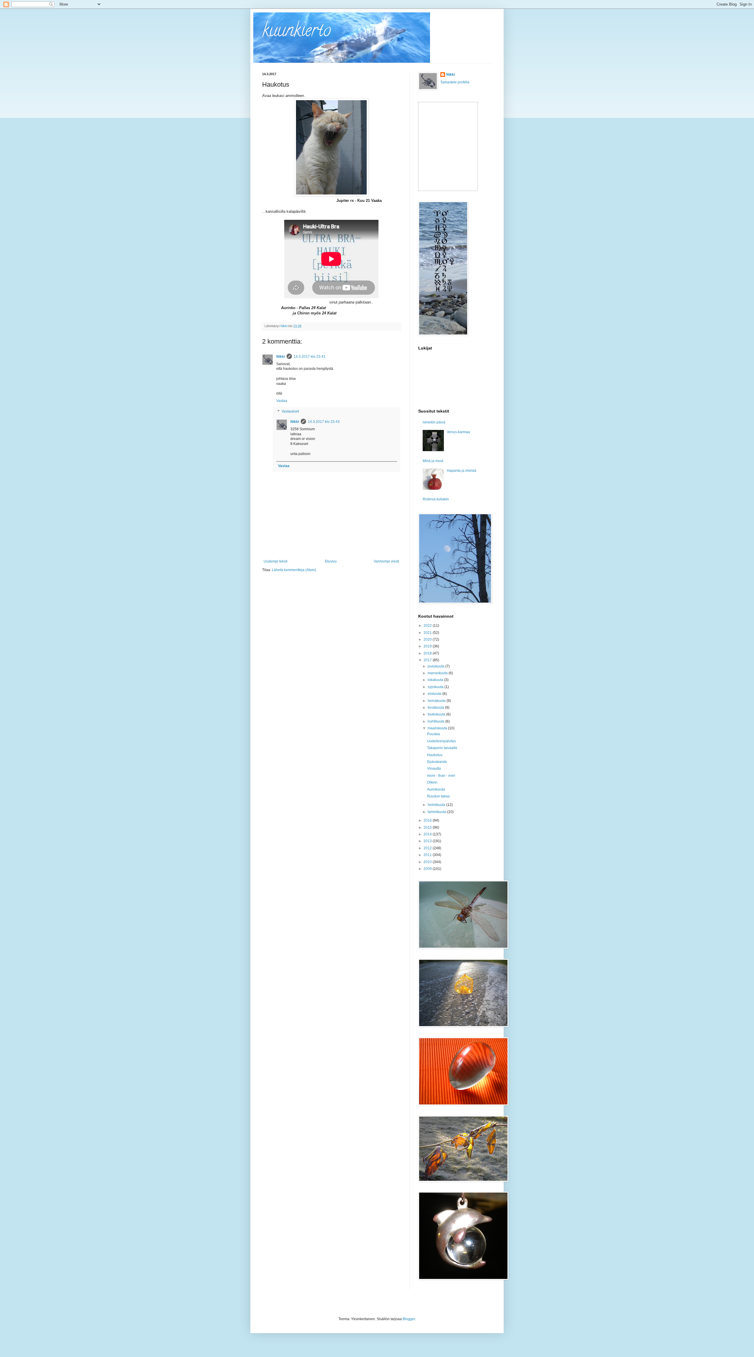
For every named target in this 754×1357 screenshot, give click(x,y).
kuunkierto (296, 32)
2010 (428, 862)
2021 (428, 633)
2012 (428, 848)
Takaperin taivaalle (442, 748)
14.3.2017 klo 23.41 (309, 356)
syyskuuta (436, 687)
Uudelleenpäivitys (441, 741)
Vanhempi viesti (386, 561)
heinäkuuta (437, 701)
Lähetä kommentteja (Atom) (294, 570)
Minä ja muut (433, 461)
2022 (428, 626)
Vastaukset (290, 411)
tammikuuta (437, 812)
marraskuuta (438, 673)
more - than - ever (441, 776)
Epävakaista (437, 762)
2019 (428, 646)
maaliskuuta (438, 728)
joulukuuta (436, 666)
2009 (428, 869)
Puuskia (433, 734)
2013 (428, 841)
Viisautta (434, 768)
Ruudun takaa (438, 796)
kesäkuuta (436, 707)
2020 (428, 639)
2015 (428, 827)
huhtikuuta (436, 721)
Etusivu (331, 561)
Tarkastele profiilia (454, 82)
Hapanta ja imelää (461, 471)
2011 (428, 855)
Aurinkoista (436, 789)
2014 (428, 834)
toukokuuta (437, 714)
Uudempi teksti (275, 561)
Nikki (280, 356)
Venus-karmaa (458, 432)
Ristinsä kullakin (436, 499)
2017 (428, 660)
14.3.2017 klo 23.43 (324, 422)
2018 (428, 653)
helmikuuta (437, 805)
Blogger (409, 1319)
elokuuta (435, 694)
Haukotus (434, 755)
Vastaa (281, 401)
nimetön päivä (434, 422)
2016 (428, 820)
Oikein (432, 782)
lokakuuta (436, 680)
